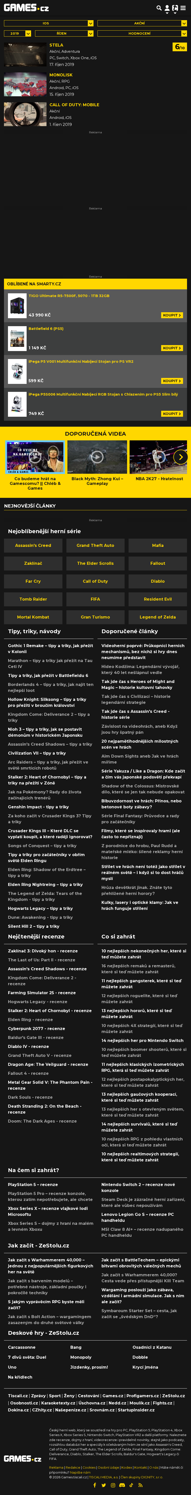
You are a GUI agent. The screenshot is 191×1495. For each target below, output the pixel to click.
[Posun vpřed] (180, 457)
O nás (154, 1467)
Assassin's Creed (33, 545)
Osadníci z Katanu (152, 1347)
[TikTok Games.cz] (131, 1485)
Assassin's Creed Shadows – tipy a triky (50, 744)
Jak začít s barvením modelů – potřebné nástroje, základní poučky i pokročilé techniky (47, 1287)
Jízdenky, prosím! (89, 1367)
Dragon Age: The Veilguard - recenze (48, 1064)
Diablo (158, 581)
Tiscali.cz (18, 1395)
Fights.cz (162, 1403)
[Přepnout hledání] (159, 8)
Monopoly (81, 1357)
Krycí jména (145, 1367)
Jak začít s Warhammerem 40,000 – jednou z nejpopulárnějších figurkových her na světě (50, 1266)
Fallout (157, 563)
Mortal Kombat (33, 617)
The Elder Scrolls (95, 563)
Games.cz (112, 1395)
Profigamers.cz (143, 1395)
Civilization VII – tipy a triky (37, 753)
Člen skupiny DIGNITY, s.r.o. (142, 1477)
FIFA (95, 599)
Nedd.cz (117, 1403)
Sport (55, 1395)
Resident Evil (158, 599)
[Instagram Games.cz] (113, 1485)
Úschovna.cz (92, 1403)
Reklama (56, 1467)
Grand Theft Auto (95, 545)
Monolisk (61, 75)
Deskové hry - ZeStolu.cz (43, 1333)
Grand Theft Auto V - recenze (40, 1055)
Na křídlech (20, 1377)
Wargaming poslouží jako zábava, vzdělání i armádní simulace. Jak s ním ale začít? (142, 1296)
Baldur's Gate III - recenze (36, 1037)
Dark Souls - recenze (30, 1097)
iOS (46, 23)
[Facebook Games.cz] (94, 1485)
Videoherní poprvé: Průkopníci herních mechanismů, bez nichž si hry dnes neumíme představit (143, 651)
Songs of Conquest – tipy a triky (42, 845)
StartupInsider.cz (136, 1410)
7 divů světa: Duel (27, 1357)
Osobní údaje (108, 1467)
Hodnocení (139, 33)
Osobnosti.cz (24, 1403)
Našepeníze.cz (70, 1410)
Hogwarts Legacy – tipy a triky (40, 908)
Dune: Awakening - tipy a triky (40, 917)
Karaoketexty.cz (58, 1403)
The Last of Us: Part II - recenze (41, 960)
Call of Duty (95, 581)
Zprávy (38, 1395)
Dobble (140, 1357)
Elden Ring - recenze (30, 1019)
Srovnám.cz (102, 1410)
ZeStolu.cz (173, 1395)
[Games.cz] (26, 8)
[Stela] (25, 54)
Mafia (158, 545)
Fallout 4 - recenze (28, 1073)
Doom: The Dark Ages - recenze (42, 1121)
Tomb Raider (33, 599)
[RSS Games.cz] (140, 1485)
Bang (76, 1347)
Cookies (89, 1467)
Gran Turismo (95, 617)
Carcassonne (22, 1347)
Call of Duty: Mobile (74, 105)
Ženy (69, 1395)
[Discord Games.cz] (122, 1485)
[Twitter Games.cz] (103, 1485)
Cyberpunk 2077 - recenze (36, 1028)
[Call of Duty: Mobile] (25, 114)
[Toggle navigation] (183, 8)
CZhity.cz (42, 1410)
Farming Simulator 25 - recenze (42, 992)
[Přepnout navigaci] (167, 8)
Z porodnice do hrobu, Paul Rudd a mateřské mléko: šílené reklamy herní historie (142, 851)
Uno (12, 1367)
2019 (14, 33)
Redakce (73, 1467)
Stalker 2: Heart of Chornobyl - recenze (50, 1010)
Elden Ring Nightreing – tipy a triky (45, 884)
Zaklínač (33, 563)
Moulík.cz (140, 1403)
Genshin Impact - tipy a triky (38, 807)
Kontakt (141, 1467)
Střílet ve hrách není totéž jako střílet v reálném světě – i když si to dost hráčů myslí (143, 872)
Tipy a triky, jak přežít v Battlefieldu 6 (48, 675)
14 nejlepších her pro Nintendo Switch (142, 1040)
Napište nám (80, 1472)
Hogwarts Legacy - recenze (37, 1001)
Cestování (88, 1395)
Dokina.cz (18, 1410)
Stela (56, 45)
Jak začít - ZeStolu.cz (38, 1245)
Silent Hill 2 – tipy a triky (33, 926)
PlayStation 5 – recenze (33, 1184)
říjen (61, 33)
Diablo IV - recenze (28, 1046)
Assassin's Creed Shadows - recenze (47, 969)
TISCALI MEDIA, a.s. (103, 1477)
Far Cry (33, 581)
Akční (139, 23)
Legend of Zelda (158, 617)
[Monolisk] (25, 84)
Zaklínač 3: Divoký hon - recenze (43, 951)
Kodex (127, 1467)
